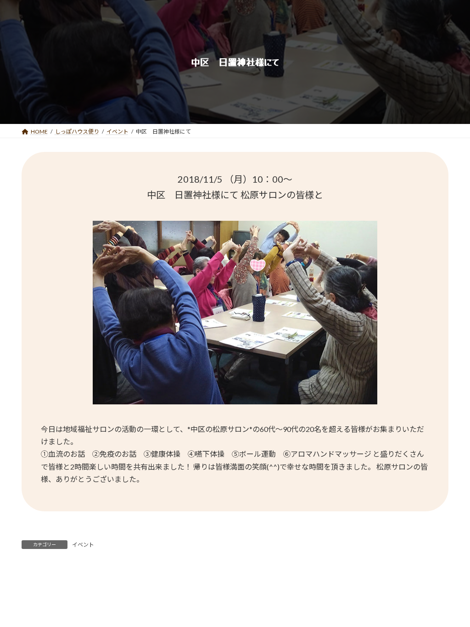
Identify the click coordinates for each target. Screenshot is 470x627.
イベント (83, 544)
